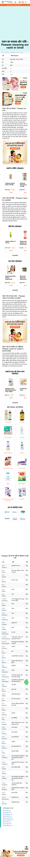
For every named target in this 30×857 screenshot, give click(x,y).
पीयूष (3, 684)
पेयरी (3, 718)
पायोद (3, 604)
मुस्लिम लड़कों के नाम (7, 818)
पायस (3, 594)
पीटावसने (4, 675)
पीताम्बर (3, 680)
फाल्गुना (3, 783)
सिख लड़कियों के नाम (7, 825)
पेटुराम (3, 746)
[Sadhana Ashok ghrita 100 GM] (11, 176)
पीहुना (3, 665)
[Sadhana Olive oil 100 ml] (11, 234)
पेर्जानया (3, 722)
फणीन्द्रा (4, 797)
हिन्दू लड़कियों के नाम (7, 814)
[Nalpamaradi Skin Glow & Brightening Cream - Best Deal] (11, 269)
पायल (3, 589)
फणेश (3, 802)
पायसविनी (4, 599)
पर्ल (2, 651)
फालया (3, 792)
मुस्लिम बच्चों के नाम (7, 816)
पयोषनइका (4, 632)
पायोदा (3, 608)
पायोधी (3, 622)
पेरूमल (3, 737)
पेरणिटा (3, 727)
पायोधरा (3, 618)
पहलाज (3, 694)
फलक (3, 767)
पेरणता (3, 732)
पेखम (3, 703)
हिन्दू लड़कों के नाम (7, 812)
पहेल (3, 689)
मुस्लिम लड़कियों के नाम (8, 820)
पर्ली (3, 656)
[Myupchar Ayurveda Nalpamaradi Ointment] (25, 269)
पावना (3, 584)
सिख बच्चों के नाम (7, 822)
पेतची (3, 741)
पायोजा (3, 627)
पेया (2, 751)
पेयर (3, 699)
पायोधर (3, 613)
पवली (3, 575)
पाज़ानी (3, 646)
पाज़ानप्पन (4, 642)
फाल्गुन (3, 756)
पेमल (3, 708)
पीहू (2, 661)
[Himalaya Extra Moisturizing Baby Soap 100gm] (11, 381)
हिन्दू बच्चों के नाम (7, 810)
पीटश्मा (3, 670)
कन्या (11, 74)
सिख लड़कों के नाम (7, 824)
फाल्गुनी (3, 762)
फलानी (3, 772)
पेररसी (3, 713)
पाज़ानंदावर (4, 637)
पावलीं (3, 565)
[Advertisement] (15, 22)
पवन (3, 580)
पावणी (3, 570)
